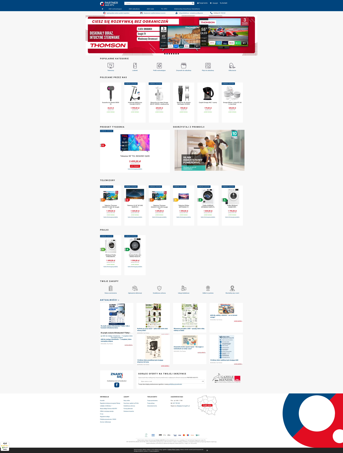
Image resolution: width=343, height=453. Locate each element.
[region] (171, 35)
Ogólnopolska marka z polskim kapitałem (118, 13)
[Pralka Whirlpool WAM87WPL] (232, 197)
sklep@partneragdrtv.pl (183, 406)
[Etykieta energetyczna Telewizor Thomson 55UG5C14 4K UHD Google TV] (151, 200)
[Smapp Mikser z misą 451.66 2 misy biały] (232, 94)
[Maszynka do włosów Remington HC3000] (183, 94)
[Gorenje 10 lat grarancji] (209, 150)
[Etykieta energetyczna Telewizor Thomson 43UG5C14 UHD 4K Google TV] (103, 200)
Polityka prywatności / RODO (108, 419)
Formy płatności (128, 408)
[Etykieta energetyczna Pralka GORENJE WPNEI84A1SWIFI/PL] (200, 200)
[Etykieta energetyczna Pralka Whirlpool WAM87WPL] (224, 200)
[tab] (165, 53)
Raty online (127, 400)
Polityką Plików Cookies (174, 449)
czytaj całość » (165, 334)
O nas (101, 414)
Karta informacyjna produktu (135, 169)
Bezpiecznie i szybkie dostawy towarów (155, 13)
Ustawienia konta (152, 406)
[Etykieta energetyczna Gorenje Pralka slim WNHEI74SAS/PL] (127, 249)
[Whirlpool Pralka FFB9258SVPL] (110, 246)
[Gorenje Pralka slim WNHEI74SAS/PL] (135, 246)
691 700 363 (221, 13)
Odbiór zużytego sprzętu (107, 411)
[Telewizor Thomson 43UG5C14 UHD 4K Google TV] (110, 197)
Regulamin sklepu (105, 416)
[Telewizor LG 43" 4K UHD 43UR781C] (135, 197)
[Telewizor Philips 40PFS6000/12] (183, 197)
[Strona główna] (109, 3)
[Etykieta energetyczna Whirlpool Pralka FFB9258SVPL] (103, 249)
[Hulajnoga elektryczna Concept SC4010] (135, 94)
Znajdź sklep (207, 405)
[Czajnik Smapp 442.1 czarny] (208, 94)
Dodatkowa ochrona (129, 406)
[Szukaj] (192, 3)
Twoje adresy (151, 403)
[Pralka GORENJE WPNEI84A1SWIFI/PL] (208, 197)
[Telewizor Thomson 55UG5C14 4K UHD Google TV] (159, 197)
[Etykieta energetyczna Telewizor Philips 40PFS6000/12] (176, 200)
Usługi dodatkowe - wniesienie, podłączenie (191, 13)
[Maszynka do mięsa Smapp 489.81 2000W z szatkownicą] (159, 94)
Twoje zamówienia (152, 400)
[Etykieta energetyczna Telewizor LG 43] (127, 200)
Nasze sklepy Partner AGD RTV (108, 408)
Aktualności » (109, 300)
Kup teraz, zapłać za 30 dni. (131, 403)
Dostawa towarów (129, 411)
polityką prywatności (175, 384)
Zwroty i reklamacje (105, 422)
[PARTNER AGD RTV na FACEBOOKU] (117, 385)
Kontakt (102, 400)
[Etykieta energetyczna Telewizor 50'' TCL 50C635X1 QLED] (103, 145)
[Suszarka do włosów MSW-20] (110, 94)
